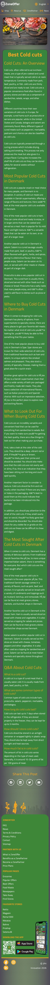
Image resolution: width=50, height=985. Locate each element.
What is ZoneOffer (11, 854)
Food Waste (8, 887)
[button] (11, 782)
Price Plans (8, 865)
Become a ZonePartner (13, 862)
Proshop (6, 928)
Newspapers (8, 891)
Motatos (7, 920)
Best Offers (8, 883)
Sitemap (7, 844)
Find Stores (8, 898)
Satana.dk (7, 931)
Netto (5, 909)
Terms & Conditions (12, 832)
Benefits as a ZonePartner (15, 858)
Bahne (6, 924)
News (5, 829)
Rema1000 (8, 916)
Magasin (7, 913)
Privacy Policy (9, 836)
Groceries (7, 876)
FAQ (5, 825)
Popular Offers (9, 880)
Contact (6, 840)
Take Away (8, 895)
